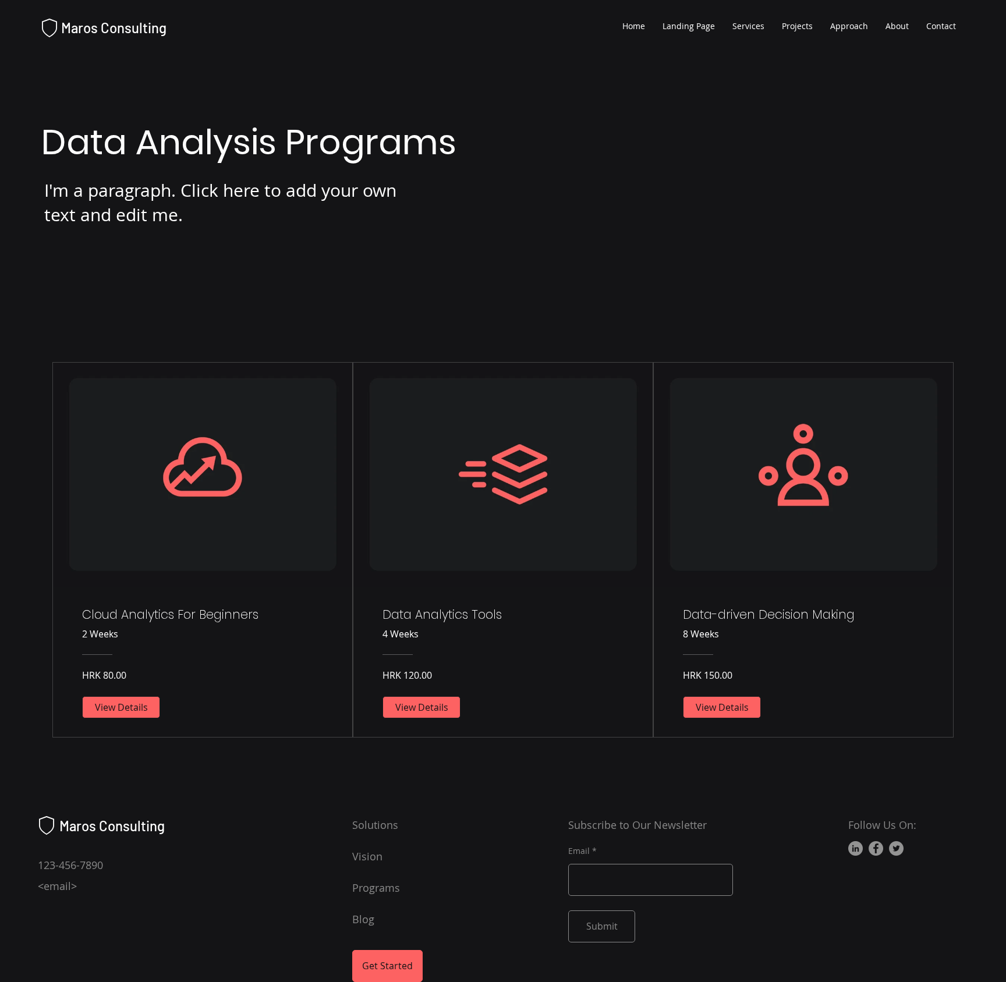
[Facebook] (876, 848)
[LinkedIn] (855, 848)
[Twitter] (896, 848)
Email (579, 851)
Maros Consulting (114, 27)
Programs (376, 888)
